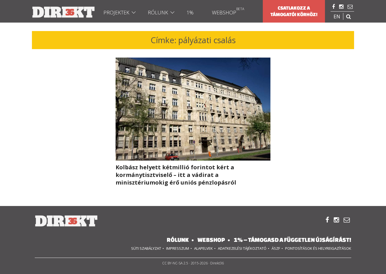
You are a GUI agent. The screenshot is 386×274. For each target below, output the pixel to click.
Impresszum (177, 248)
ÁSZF (276, 248)
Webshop (224, 12)
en (336, 16)
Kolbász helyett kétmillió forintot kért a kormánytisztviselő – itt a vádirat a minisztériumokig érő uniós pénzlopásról (176, 174)
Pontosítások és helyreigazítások (318, 248)
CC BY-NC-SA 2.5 (175, 263)
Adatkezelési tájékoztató (242, 248)
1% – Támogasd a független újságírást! (292, 239)
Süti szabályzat (146, 248)
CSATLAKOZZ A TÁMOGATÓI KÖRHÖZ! (294, 11)
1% (190, 12)
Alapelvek (203, 248)
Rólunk (158, 12)
